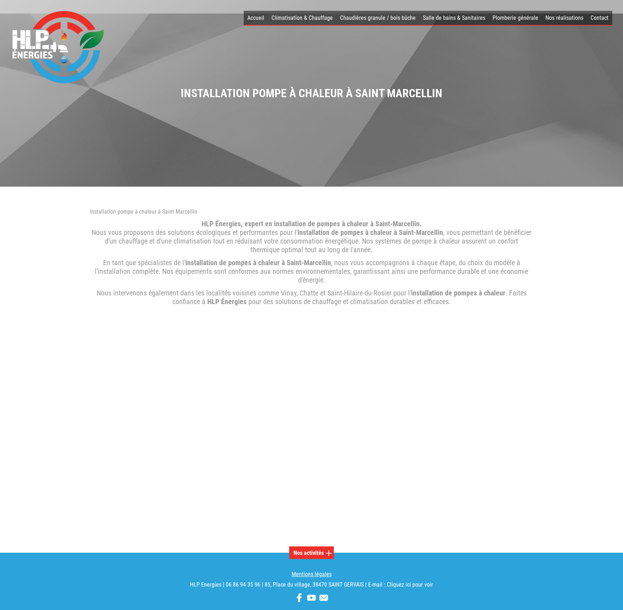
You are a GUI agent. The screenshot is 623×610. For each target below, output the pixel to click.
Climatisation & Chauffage (302, 17)
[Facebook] (299, 598)
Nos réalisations (564, 17)
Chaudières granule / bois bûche (378, 17)
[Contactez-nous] (323, 598)
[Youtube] (311, 598)
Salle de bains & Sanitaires (454, 17)
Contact (600, 17)
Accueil (255, 17)
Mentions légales (312, 574)
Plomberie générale (515, 17)
